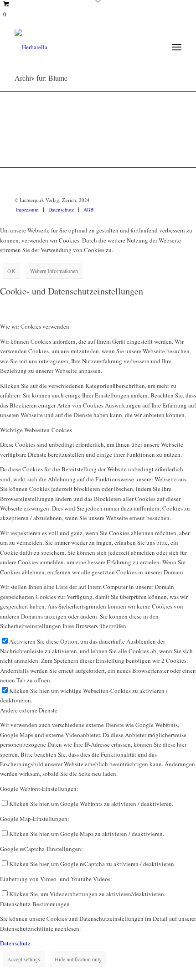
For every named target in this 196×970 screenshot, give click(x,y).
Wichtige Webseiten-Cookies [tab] (36, 430)
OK (11, 270)
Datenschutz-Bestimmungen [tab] (35, 904)
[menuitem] (176, 47)
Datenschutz (15, 943)
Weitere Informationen (54, 270)
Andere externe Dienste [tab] (28, 710)
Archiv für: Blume (41, 78)
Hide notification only (78, 959)
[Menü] (176, 47)
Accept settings (23, 959)
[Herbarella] (81, 47)
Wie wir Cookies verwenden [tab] (34, 326)
